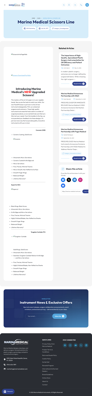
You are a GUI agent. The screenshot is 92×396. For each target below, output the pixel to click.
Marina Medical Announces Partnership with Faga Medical (73, 130)
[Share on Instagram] (80, 180)
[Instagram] (70, 345)
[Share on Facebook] (63, 180)
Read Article (78, 84)
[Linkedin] (86, 345)
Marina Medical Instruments (42, 392)
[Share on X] (69, 180)
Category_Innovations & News (73, 114)
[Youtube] (75, 345)
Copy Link (86, 191)
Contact (44, 385)
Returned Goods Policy (49, 355)
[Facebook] (65, 345)
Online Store (46, 378)
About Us (45, 381)
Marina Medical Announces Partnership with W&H (72, 94)
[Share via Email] (63, 185)
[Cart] (87, 5)
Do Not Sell (45, 362)
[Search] (64, 5)
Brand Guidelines (47, 374)
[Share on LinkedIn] (74, 180)
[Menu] (5, 5)
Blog (38, 18)
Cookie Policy (46, 359)
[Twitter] (81, 345)
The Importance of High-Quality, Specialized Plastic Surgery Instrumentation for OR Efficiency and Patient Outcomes (72, 60)
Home (33, 18)
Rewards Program (48, 365)
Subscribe (58, 316)
